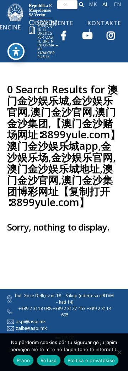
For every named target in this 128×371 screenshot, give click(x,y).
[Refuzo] (119, 352)
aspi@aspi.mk (31, 321)
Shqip (105, 4)
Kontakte (104, 23)
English (117, 4)
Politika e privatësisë (91, 360)
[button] (81, 4)
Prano (23, 360)
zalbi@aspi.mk (31, 328)
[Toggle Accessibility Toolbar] (16, 51)
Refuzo (49, 360)
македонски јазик (93, 4)
